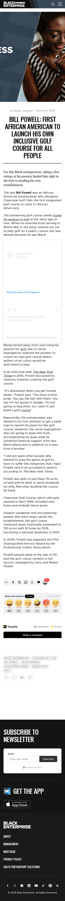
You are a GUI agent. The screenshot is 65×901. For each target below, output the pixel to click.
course (26, 410)
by (21, 110)
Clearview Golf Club (44, 658)
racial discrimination (16, 658)
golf (23, 349)
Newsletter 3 (39, 666)
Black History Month (16, 666)
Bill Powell (11, 662)
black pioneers (30, 662)
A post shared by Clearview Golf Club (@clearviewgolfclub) (33, 337)
